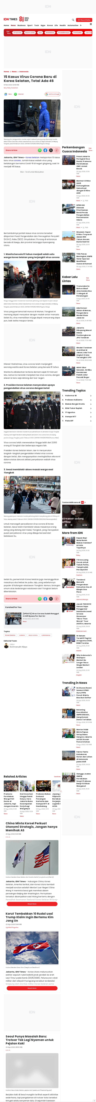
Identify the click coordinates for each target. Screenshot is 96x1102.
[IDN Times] (16, 19)
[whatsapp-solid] (40, 150)
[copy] (57, 150)
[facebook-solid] (45, 150)
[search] (73, 20)
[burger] (90, 24)
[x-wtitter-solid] (51, 150)
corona (17, 160)
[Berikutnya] (60, 766)
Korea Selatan (32, 157)
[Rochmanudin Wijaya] (6, 645)
